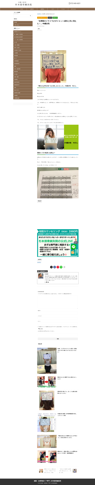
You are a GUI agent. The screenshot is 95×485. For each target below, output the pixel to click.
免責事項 (39, 14)
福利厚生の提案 (17, 92)
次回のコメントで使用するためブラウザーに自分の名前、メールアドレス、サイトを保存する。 (58, 326)
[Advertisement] (58, 40)
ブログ (52, 9)
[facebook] (54, 267)
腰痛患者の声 (16, 84)
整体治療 (16, 55)
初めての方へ (16, 90)
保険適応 (16, 95)
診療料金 (42, 9)
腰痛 (15, 66)
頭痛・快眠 (16, 76)
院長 (15, 87)
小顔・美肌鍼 (16, 44)
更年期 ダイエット (17, 31)
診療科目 (32, 9)
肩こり (15, 58)
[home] (48, 282)
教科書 (15, 22)
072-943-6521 (75, 3)
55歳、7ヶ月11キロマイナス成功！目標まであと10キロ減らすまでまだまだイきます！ (67, 350)
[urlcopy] (64, 267)
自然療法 (16, 79)
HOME (21, 9)
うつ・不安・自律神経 (18, 39)
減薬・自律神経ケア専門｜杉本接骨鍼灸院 (47, 481)
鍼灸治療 (16, 71)
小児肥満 (16, 52)
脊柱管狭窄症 (16, 63)
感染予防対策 (16, 82)
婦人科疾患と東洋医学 (18, 37)
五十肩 (15, 42)
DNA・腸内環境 (17, 68)
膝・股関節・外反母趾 (18, 34)
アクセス (63, 9)
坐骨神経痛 (16, 60)
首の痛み (16, 74)
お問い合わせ (73, 9)
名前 (39, 310)
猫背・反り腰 (16, 47)
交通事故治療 (16, 98)
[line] (61, 267)
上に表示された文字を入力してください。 (46, 331)
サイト (39, 321)
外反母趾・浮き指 (17, 50)
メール (39, 315)
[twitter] (51, 267)
